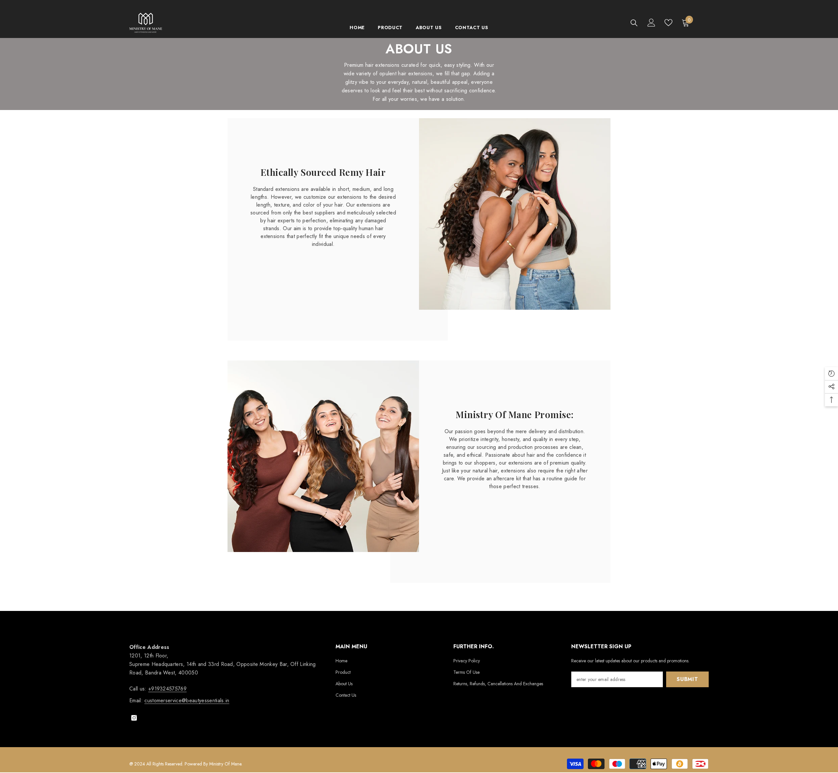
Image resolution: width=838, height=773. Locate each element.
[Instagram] (134, 718)
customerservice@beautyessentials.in (186, 700)
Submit (687, 679)
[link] (514, 214)
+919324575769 (167, 688)
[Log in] (651, 23)
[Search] (634, 22)
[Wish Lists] (668, 23)
